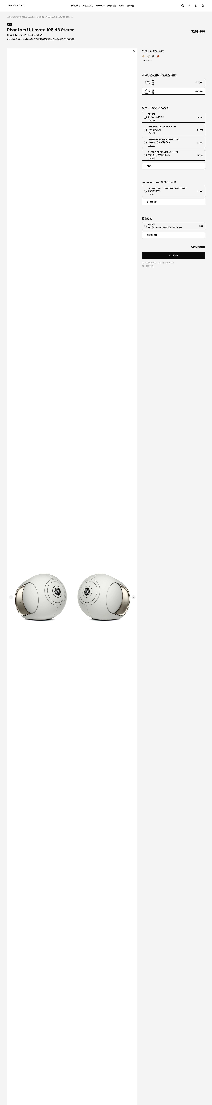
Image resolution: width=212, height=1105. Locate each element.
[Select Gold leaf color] (143, 56)
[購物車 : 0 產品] (202, 5)
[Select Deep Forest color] (153, 56)
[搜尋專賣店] (196, 5)
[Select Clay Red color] (158, 56)
